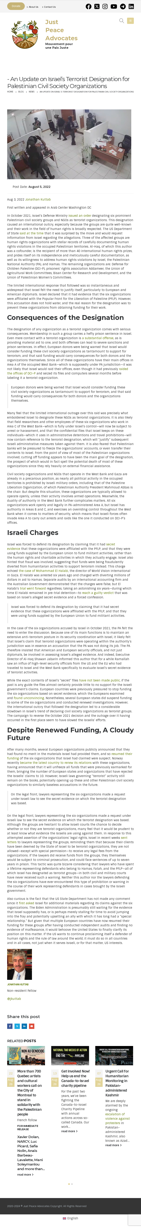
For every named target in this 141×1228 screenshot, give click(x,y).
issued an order (79, 216)
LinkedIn (24, 1026)
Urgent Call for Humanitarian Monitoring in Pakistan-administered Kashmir (117, 1083)
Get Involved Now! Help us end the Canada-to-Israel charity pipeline (75, 1078)
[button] (69, 1184)
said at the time (32, 233)
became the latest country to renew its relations (56, 763)
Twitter (17, 1026)
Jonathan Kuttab (38, 199)
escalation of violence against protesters (117, 1118)
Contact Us (50, 6)
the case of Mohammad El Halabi (43, 571)
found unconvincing (29, 698)
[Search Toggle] (122, 20)
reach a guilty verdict (98, 593)
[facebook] (88, 6)
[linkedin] (131, 6)
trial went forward (33, 588)
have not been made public (99, 680)
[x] (97, 6)
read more (24, 1174)
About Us (33, 6)
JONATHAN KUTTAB (18, 984)
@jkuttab (14, 999)
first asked (26, 903)
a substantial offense (97, 338)
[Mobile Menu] (130, 21)
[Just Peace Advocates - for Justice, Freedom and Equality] (24, 33)
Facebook (9, 1026)
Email (31, 1026)
